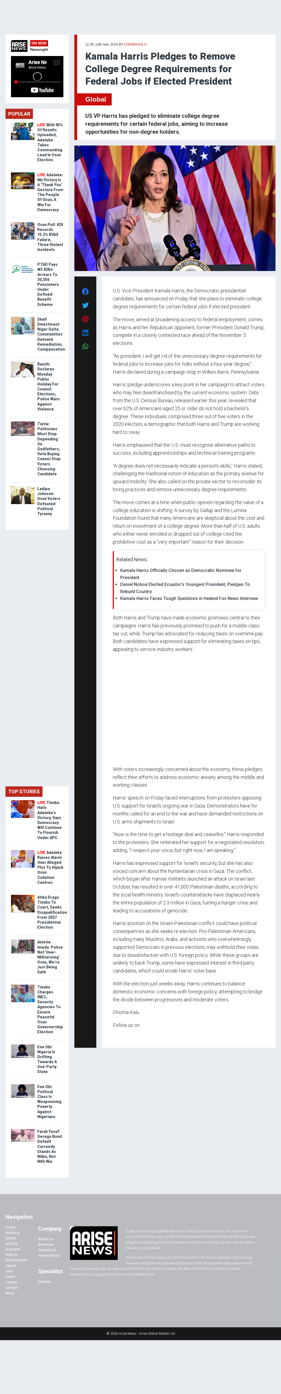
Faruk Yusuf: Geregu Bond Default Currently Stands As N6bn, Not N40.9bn (49, 1146)
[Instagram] (118, 1035)
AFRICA (11, 1244)
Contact (11, 1288)
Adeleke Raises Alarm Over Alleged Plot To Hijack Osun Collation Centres (50, 867)
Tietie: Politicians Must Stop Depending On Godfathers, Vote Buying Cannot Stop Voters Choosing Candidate (49, 449)
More (9, 1293)
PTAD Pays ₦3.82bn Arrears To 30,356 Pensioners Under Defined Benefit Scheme (48, 284)
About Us (45, 1239)
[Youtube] (123, 1035)
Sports (10, 1266)
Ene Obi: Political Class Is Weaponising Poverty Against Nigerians (49, 1102)
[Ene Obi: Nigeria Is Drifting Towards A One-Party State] (23, 1045)
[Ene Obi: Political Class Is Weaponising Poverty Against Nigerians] (23, 1085)
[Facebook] (113, 1035)
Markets (44, 1282)
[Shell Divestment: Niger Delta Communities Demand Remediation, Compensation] (23, 318)
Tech (9, 1271)
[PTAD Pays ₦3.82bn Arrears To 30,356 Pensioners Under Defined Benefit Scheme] (23, 263)
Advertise (45, 1244)
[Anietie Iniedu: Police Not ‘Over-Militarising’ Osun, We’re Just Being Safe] (23, 940)
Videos (11, 1282)
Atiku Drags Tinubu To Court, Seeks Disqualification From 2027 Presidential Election (52, 912)
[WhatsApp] (121, 1035)
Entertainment (16, 1260)
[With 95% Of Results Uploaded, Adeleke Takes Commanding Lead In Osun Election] (23, 123)
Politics (11, 1255)
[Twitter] (115, 1035)
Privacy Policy (48, 1255)
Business (12, 1249)
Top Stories (24, 791)
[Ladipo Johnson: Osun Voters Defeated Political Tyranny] (23, 487)
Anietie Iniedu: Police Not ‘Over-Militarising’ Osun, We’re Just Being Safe (50, 957)
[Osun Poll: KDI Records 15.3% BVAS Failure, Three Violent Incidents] (23, 223)
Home (10, 1227)
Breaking (12, 1233)
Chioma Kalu (135, 44)
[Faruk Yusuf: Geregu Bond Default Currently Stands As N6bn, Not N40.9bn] (23, 1130)
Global (95, 99)
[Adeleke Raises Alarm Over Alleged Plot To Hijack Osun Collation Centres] (23, 851)
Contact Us (47, 1250)
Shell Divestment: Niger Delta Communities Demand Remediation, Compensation (51, 334)
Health (10, 1277)
